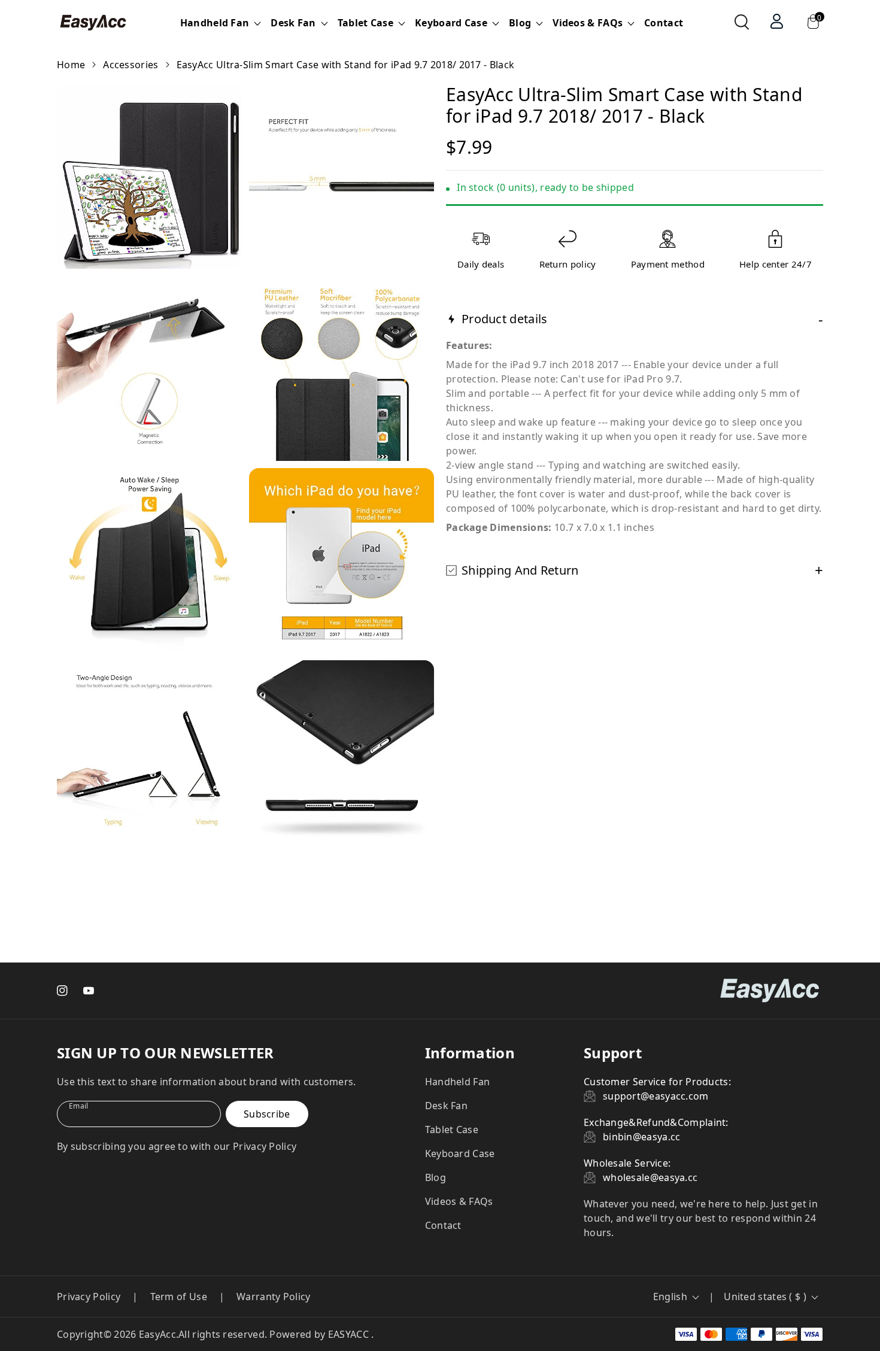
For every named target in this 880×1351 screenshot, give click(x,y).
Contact (663, 22)
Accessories (130, 64)
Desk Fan (446, 1105)
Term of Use (178, 1296)
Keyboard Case (460, 1153)
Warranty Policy (273, 1296)
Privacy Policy (88, 1296)
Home (71, 64)
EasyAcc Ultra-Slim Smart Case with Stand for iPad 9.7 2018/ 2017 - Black (346, 64)
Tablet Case (451, 1129)
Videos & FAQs (459, 1201)
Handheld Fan (457, 1081)
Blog (435, 1177)
